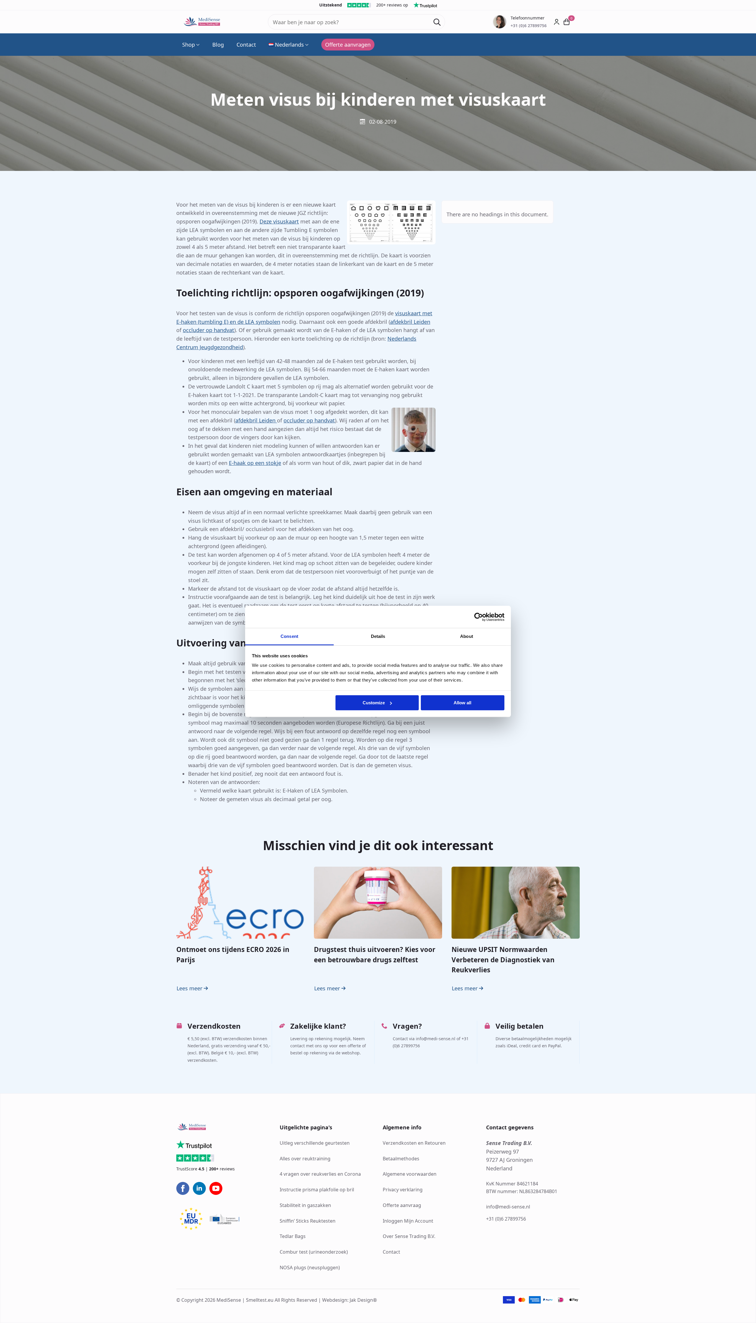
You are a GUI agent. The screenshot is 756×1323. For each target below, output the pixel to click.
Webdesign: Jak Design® (349, 1300)
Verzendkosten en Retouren (414, 1143)
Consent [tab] (289, 636)
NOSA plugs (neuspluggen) (310, 1267)
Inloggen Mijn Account (408, 1221)
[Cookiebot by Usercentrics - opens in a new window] (478, 616)
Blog (218, 44)
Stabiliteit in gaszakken (305, 1205)
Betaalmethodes (401, 1158)
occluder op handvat (208, 330)
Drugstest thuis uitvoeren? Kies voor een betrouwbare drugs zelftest (374, 954)
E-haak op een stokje (255, 462)
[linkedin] (199, 1188)
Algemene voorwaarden (409, 1174)
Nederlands (289, 44)
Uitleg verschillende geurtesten (315, 1143)
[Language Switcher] (306, 44)
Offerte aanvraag (402, 1205)
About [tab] (466, 636)
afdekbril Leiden (410, 321)
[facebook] (182, 1188)
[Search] (437, 22)
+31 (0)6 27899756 (506, 1219)
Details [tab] (378, 636)
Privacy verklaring (403, 1189)
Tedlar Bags (293, 1236)
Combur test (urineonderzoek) (314, 1252)
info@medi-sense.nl (508, 1206)
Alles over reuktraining (305, 1158)
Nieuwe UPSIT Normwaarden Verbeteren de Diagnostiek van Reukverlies (503, 959)
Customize (374, 702)
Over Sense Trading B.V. (409, 1236)
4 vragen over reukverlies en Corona (320, 1174)
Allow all (462, 702)
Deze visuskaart (279, 221)
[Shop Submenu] (197, 44)
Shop (188, 44)
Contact (246, 44)
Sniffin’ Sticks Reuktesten (307, 1221)
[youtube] (215, 1188)
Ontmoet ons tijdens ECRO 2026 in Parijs (232, 954)
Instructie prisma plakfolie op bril (317, 1189)
